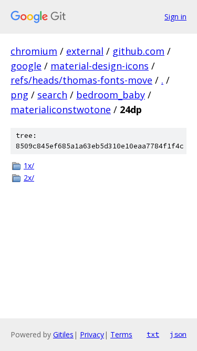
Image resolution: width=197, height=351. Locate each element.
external (84, 51)
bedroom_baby (110, 94)
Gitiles (63, 334)
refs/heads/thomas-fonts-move (81, 80)
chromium (34, 51)
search (52, 94)
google (26, 65)
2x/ (29, 178)
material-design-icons (99, 65)
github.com (138, 51)
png (19, 94)
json (178, 334)
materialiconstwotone (61, 109)
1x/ (29, 166)
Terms (121, 334)
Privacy (92, 334)
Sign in (175, 17)
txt (153, 334)
